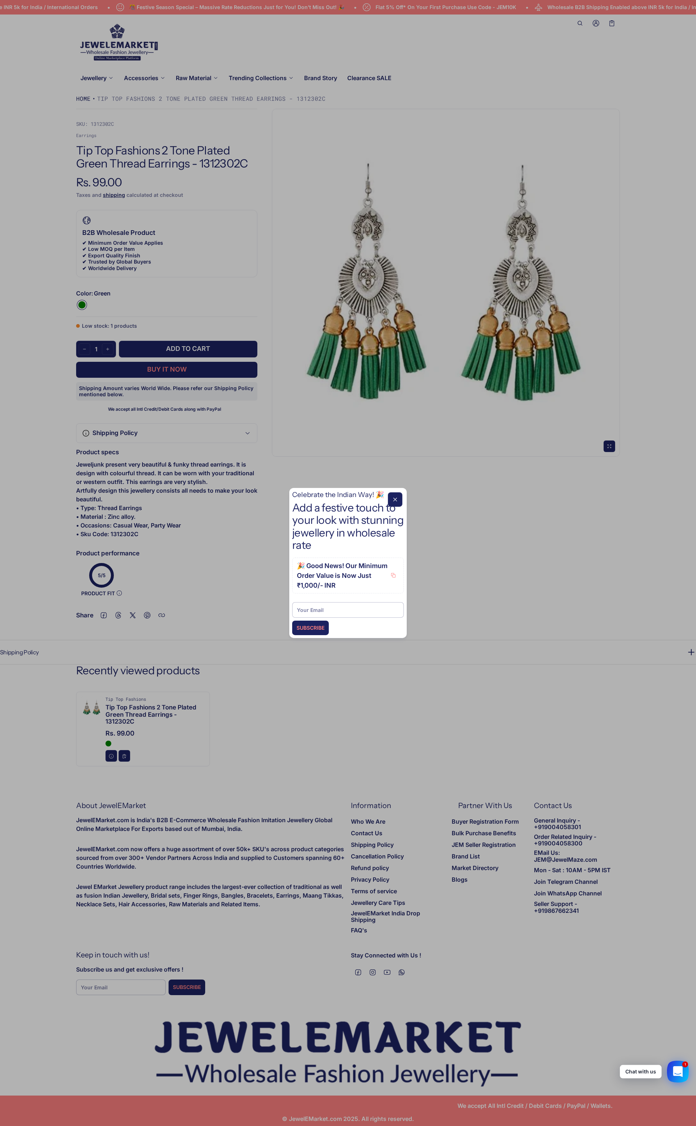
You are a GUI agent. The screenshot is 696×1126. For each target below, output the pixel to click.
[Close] (395, 499)
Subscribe (310, 628)
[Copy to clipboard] (393, 575)
